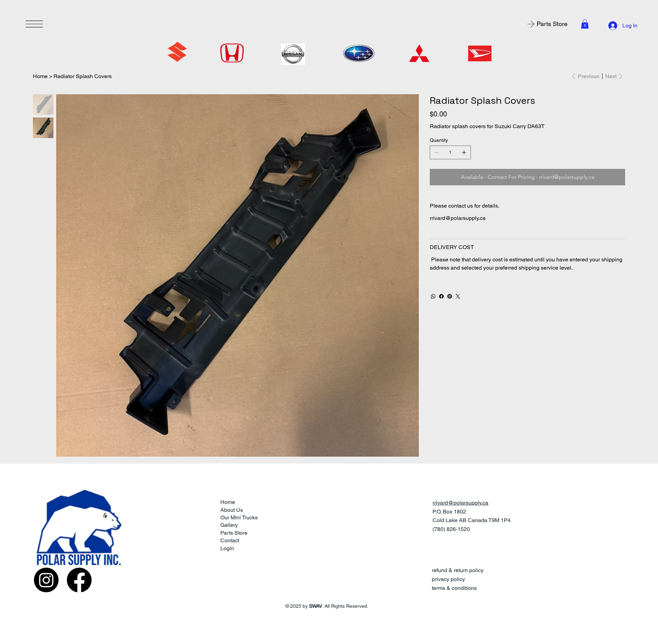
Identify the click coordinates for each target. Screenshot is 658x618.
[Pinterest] (449, 296)
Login (227, 548)
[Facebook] (441, 296)
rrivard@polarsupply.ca (458, 218)
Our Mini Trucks (239, 517)
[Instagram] (46, 580)
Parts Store (233, 533)
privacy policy (448, 579)
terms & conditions (454, 588)
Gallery (229, 525)
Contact (229, 540)
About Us (231, 510)
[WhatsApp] (433, 296)
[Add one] (464, 152)
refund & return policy (458, 570)
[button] (585, 23)
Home (227, 502)
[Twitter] (457, 296)
